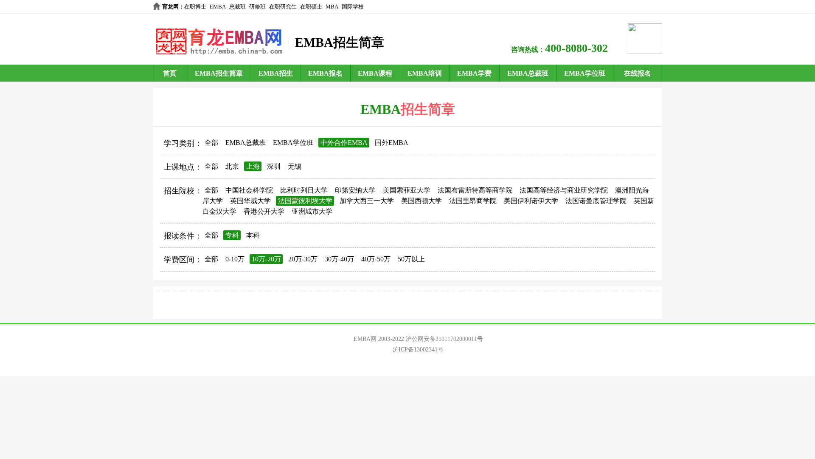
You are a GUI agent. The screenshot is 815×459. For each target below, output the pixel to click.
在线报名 (637, 73)
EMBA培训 (425, 73)
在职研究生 (283, 6)
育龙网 (170, 6)
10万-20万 (266, 259)
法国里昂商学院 (473, 200)
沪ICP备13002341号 (418, 349)
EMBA (218, 6)
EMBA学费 (474, 73)
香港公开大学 (264, 211)
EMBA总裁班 (527, 73)
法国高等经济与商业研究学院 (564, 190)
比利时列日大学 (304, 190)
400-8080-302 (576, 48)
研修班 (257, 6)
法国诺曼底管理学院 (596, 200)
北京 (232, 166)
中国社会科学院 (249, 190)
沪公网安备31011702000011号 (444, 339)
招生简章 (428, 109)
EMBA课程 (375, 73)
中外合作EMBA (344, 142)
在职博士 (195, 6)
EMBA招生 (276, 73)
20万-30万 (303, 259)
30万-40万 (339, 259)
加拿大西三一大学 (367, 200)
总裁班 (237, 6)
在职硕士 (311, 6)
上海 (253, 166)
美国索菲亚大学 (406, 190)
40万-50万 (376, 259)
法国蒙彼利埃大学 (305, 200)
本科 (253, 235)
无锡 (294, 166)
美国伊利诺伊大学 (531, 200)
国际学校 (353, 6)
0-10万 (234, 259)
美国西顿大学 (421, 200)
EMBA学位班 (584, 73)
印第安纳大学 (355, 190)
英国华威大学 (250, 200)
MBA (332, 6)
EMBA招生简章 (219, 73)
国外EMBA (391, 142)
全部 (211, 142)
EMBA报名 (325, 73)
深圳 (274, 166)
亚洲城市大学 (312, 211)
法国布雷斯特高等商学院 (475, 190)
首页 (170, 73)
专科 (232, 235)
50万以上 (411, 259)
